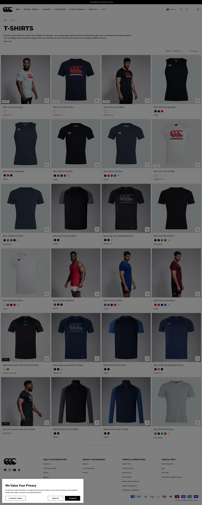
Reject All (55, 498)
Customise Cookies (15, 498)
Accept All (72, 498)
